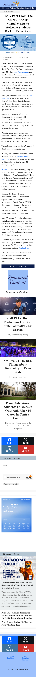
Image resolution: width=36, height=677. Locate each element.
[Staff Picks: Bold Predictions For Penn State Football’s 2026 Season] (18, 314)
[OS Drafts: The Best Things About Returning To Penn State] (18, 356)
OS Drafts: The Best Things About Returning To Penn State (18, 366)
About (22, 8)
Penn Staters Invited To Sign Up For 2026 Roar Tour (17, 623)
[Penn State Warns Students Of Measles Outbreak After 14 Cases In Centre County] (18, 398)
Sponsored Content (7, 58)
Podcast (13, 8)
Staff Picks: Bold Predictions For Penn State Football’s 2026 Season (18, 324)
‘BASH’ (5, 169)
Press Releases (8, 12)
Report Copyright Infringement (25, 658)
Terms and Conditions (10, 657)
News (7, 8)
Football (28, 8)
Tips (18, 8)
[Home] (11, 5)
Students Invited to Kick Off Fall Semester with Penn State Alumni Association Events (17, 585)
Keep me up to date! (11, 484)
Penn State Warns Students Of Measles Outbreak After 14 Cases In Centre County (18, 410)
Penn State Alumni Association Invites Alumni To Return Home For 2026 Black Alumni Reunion (17, 615)
